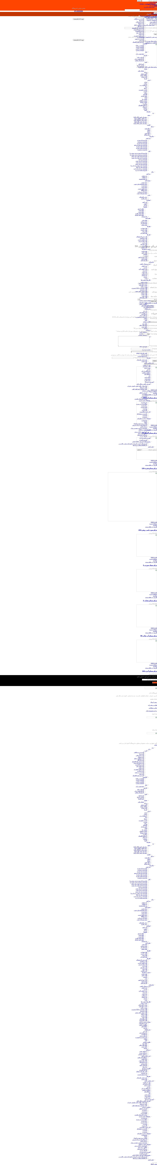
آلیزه (146, 750)
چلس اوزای (144, 826)
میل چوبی (144, 272)
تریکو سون (147, 857)
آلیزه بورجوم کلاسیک (138, 42)
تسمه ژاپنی (147, 1094)
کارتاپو (145, 788)
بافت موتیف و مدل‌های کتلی (139, 1105)
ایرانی (148, 811)
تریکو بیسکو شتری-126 (149, 468)
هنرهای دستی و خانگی (144, 430)
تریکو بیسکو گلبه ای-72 (149, 433)
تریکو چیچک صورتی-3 (151, 41)
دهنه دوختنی (144, 946)
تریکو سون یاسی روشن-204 (148, 530)
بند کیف (148, 901)
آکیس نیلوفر (144, 805)
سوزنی (145, 822)
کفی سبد (144, 969)
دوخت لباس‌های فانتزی (141, 399)
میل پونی (144, 270)
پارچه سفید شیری (142, 356)
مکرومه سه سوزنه (142, 871)
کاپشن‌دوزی (144, 1113)
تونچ (146, 785)
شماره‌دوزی (144, 1122)
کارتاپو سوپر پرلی (139, 791)
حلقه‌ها (145, 932)
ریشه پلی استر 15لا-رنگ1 (140, 853)
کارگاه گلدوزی (143, 1070)
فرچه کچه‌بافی (143, 1062)
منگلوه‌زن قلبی (143, 304)
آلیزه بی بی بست (139, 772)
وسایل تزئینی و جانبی (144, 300)
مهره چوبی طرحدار (142, 360)
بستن (155, 745)
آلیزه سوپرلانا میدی (139, 763)
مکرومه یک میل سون (141, 888)
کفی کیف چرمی (142, 964)
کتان (149, 879)
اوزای (145, 812)
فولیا (146, 828)
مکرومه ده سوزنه (142, 878)
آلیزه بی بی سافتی (139, 752)
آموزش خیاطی (143, 392)
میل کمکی (144, 266)
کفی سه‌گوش (143, 961)
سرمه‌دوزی (144, 1118)
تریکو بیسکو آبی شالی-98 (148, 636)
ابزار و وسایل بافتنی (145, 264)
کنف (146, 320)
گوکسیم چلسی (140, 781)
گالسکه (145, 825)
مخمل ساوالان (143, 831)
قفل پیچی (144, 955)
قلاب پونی (144, 296)
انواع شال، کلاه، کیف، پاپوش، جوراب (137, 1102)
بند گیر (145, 930)
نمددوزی (145, 1130)
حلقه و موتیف (146, 321)
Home (155, 17)
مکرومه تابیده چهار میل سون (139, 885)
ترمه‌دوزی (144, 396)
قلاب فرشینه (143, 289)
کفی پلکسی (144, 970)
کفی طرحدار (143, 244)
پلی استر (148, 867)
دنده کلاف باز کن (145, 1088)
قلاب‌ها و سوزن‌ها (145, 280)
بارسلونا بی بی (143, 816)
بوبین (145, 1000)
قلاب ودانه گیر (146, 1084)
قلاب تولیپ (144, 294)
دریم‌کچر (148, 330)
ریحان (145, 823)
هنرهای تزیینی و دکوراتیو (143, 1133)
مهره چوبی (144, 251)
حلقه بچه (144, 323)
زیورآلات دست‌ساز (142, 435)
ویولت (145, 814)
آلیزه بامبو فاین (140, 755)
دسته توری (144, 912)
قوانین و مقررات (152, 705)
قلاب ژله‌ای (144, 293)
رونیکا (145, 819)
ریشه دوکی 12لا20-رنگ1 (140, 850)
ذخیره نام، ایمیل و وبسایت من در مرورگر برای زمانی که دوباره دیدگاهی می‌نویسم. (133, 355)
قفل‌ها (148, 950)
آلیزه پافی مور (140, 766)
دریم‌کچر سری (143, 1053)
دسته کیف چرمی (142, 915)
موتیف (145, 1048)
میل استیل (144, 275)
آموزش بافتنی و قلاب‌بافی (143, 1101)
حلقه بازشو (141, 933)
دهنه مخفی (144, 949)
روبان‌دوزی (144, 1121)
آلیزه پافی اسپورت (139, 769)
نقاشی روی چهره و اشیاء (140, 1138)
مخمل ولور (141, 802)
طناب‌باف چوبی (143, 1060)
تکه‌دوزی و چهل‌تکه (142, 1129)
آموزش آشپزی (143, 1153)
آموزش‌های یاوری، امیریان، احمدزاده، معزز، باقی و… (132, 443)
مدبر (146, 978)
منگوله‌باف (144, 305)
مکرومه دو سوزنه (142, 870)
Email (155, 352)
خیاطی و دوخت (146, 390)
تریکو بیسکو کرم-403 (150, 398)
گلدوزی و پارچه (146, 1068)
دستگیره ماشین (146, 1090)
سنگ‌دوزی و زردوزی (141, 1119)
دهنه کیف (147, 943)
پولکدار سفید (143, 806)
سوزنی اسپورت (143, 820)
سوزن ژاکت (144, 286)
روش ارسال (153, 702)
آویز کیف (144, 927)
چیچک (146, 17)
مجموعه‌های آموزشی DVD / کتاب (141, 1155)
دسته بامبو (144, 909)
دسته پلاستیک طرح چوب (140, 910)
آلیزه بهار (141, 774)
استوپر (145, 929)
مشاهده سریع (153, 391)
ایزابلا (145, 803)
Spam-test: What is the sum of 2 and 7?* (145, 357)
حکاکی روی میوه (142, 1147)
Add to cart (153, 301)
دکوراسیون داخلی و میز (141, 432)
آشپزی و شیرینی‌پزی (144, 1152)
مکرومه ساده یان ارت (141, 898)
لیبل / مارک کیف (142, 257)
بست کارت (147, 1098)
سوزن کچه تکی (143, 285)
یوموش (145, 839)
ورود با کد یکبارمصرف (78, 19)
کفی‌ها (148, 958)
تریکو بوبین (147, 862)
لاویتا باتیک (141, 795)
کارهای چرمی (143, 436)
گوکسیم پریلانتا (140, 778)
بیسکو (148, 860)
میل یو (145, 267)
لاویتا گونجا (141, 799)
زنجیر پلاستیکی (143, 922)
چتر (149, 1093)
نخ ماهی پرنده (143, 315)
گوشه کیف (144, 259)
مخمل (145, 800)
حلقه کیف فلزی (139, 938)
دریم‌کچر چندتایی (142, 335)
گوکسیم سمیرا (140, 783)
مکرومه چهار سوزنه (141, 874)
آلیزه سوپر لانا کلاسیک (138, 761)
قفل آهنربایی (143, 957)
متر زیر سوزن (146, 1082)
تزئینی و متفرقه (146, 249)
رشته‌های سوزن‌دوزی (144, 400)
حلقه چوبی (144, 327)
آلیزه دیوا (141, 754)
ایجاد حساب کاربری (149, 7)
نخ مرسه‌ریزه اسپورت (141, 1037)
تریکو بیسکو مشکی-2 (150, 600)
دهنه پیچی (144, 944)
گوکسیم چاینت (140, 780)
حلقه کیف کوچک (139, 940)
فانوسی (145, 254)
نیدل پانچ (145, 1067)
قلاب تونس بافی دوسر (141, 1012)
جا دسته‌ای (144, 941)
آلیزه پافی (141, 768)
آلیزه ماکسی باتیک (139, 758)
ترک (149, 14)
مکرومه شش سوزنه (141, 876)
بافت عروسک (143, 1104)
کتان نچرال (144, 808)
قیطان (145, 318)
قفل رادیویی (144, 953)
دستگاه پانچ (147, 1091)
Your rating (153, 334)
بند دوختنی (144, 902)
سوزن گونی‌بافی (142, 1005)
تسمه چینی (147, 1096)
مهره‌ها (148, 1076)
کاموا (145, 840)
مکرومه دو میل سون (141, 890)
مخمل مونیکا (143, 833)
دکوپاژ (145, 1136)
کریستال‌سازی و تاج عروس (139, 425)
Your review (153, 346)
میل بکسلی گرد (143, 269)
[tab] (77, 305)
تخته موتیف (144, 1063)
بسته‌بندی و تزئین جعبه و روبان (139, 428)
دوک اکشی (144, 1059)
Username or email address (148, 10)
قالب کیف (144, 975)
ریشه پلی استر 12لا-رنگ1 (140, 847)
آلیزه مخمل (141, 757)
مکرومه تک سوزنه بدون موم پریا (138, 881)
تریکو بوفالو (147, 864)
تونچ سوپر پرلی (140, 786)
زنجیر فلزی (144, 924)
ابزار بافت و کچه (146, 1056)
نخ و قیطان (147, 309)
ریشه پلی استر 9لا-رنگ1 (140, 851)
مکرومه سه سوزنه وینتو (140, 873)
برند (152, 17)
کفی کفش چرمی (142, 963)
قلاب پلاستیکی (143, 297)
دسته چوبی (144, 913)
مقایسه (155, 393)
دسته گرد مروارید (142, 918)
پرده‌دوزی (144, 394)
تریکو (149, 17)
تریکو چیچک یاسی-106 (151, 67)
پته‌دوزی (145, 1124)
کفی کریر (144, 966)
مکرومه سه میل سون (141, 891)
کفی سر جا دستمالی (141, 960)
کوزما (145, 809)
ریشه (149, 845)
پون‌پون (145, 307)
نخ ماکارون (144, 314)
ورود (155, 13)
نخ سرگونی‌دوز (143, 312)
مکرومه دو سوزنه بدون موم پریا (138, 882)
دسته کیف (147, 907)
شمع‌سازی (144, 1135)
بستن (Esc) (154, 1164)
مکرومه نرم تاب (142, 887)
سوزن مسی (144, 282)
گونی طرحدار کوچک (141, 353)
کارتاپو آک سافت (139, 792)
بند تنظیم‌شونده (143, 905)
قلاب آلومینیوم (143, 1020)
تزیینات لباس (143, 426)
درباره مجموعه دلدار (151, 711)
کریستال (145, 837)
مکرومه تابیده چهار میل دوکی (139, 884)
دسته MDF (144, 916)
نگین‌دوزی (144, 1125)
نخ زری (145, 311)
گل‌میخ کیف (144, 260)
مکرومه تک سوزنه (142, 868)
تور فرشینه (144, 1073)
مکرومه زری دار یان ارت (140, 896)
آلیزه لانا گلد (141, 760)
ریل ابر (148, 1087)
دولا (146, 817)
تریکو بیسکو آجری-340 (149, 671)
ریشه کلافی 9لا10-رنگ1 (140, 848)
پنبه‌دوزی (144, 1132)
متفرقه (148, 842)
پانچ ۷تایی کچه (143, 1065)
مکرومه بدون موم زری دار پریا (139, 893)
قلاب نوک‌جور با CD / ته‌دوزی (139, 288)
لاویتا (146, 794)
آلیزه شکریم (140, 771)
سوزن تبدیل (147, 1085)
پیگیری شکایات (153, 708)
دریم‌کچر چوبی (143, 332)
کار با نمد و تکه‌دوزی (145, 1127)
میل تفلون (144, 273)
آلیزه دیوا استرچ (139, 764)
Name (155, 348)
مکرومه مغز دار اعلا (141, 895)
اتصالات (148, 926)
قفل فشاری (144, 952)
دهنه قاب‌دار (144, 947)
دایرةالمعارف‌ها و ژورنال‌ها (140, 1158)
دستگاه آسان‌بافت (142, 1057)
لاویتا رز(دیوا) (140, 797)
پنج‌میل (145, 277)
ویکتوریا (145, 834)
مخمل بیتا (144, 830)
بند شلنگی (144, 904)
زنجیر (149, 921)
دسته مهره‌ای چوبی (142, 919)
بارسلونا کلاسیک (143, 836)
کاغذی (148, 854)
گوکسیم (145, 777)
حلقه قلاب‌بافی (143, 1045)
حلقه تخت (141, 935)
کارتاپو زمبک (140, 789)
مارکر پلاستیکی (143, 302)
